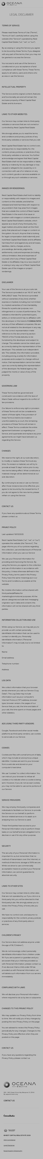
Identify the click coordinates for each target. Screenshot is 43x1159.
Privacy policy (36, 1113)
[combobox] (5, 1138)
